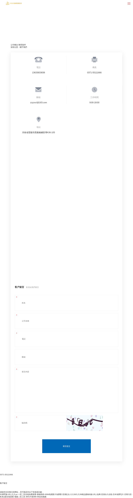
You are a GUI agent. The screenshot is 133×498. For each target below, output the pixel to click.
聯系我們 (22, 45)
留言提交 (66, 446)
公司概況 (14, 45)
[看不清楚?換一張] (84, 423)
